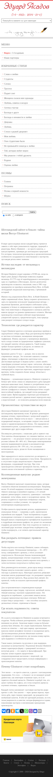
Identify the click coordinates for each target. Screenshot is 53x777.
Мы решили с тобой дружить (17, 155)
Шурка (7, 195)
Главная (6, 760)
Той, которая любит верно (16, 150)
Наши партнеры (11, 57)
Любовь (7, 126)
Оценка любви (11, 165)
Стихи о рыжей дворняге (15, 131)
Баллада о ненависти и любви (18, 117)
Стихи (16, 762)
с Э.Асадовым (14, 52)
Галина (7, 181)
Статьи (31, 760)
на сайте (8, 215)
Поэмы (27, 762)
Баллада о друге (11, 112)
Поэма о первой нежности (16, 190)
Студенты (8, 78)
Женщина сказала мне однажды (18, 98)
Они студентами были (14, 141)
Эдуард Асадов (26, 6)
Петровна (8, 186)
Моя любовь (9, 136)
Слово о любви (11, 74)
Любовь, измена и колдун (16, 102)
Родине (7, 160)
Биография (18, 760)
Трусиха (8, 88)
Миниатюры (40, 762)
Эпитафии (21, 765)
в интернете (19, 215)
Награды (42, 760)
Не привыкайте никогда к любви (19, 145)
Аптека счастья (11, 107)
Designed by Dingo (36, 771)
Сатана (7, 83)
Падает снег (9, 93)
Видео (33, 765)
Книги (6, 762)
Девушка (8, 121)
